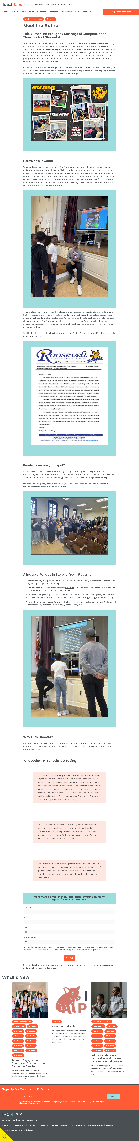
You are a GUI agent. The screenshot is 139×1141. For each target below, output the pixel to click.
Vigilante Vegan (53, 49)
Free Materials (32, 1120)
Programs (53, 11)
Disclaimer (32, 1125)
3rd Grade (31, 1031)
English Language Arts (33, 19)
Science (57, 1022)
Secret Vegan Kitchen (87, 179)
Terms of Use (80, 1125)
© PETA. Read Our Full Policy (13, 1125)
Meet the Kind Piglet (64, 1026)
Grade (5, 11)
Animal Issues (28, 11)
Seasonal (41, 11)
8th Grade (18, 1046)
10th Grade (18, 1050)
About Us (87, 11)
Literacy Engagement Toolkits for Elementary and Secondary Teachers (29, 1063)
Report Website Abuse (95, 1125)
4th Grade (18, 1036)
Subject (15, 11)
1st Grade (32, 1026)
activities (69, 587)
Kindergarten (19, 1026)
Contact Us (6, 1120)
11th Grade (31, 1050)
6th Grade (18, 1041)
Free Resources (124, 11)
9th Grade (30, 1046)
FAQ (14, 1120)
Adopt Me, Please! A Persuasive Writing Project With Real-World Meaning (107, 1058)
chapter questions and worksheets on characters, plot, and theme (78, 173)
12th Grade (18, 1055)
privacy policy (106, 965)
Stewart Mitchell (99, 43)
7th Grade (30, 1041)
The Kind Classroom (70, 11)
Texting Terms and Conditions (62, 1125)
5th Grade (50, 19)
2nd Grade (18, 1031)
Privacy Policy (43, 1125)
